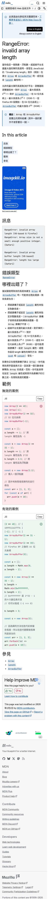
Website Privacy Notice (13, 883)
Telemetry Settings (11, 887)
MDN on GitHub (10, 828)
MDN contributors (26, 708)
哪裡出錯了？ (10, 152)
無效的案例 (10, 391)
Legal (28, 887)
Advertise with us (10, 786)
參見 (6, 161)
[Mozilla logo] (11, 877)
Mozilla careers (9, 781)
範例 (6, 156)
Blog (4, 776)
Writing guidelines (10, 819)
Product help (8, 796)
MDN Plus (7, 791)
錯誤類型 (8, 148)
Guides (5, 851)
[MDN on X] (13, 758)
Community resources (13, 814)
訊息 (6, 143)
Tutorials (6, 856)
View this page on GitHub (16, 711)
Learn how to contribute (16, 696)
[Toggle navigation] (44, 3)
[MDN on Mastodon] (18, 758)
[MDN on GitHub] (3, 758)
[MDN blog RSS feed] (23, 758)
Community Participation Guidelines (19, 891)
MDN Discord (9, 824)
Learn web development (14, 847)
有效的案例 (10, 509)
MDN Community (10, 809)
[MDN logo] (7, 745)
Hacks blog (7, 866)
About (5, 772)
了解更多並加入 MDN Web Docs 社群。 (25, 19)
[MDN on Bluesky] (8, 758)
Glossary (6, 861)
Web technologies (11, 842)
